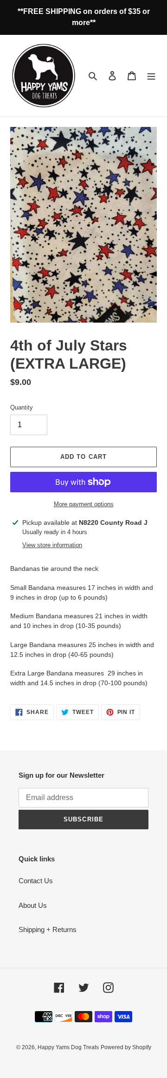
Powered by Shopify (126, 1047)
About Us (33, 905)
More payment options (84, 504)
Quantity (21, 407)
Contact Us (36, 881)
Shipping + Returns (48, 929)
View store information (52, 545)
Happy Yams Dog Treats (68, 1047)
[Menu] (151, 76)
